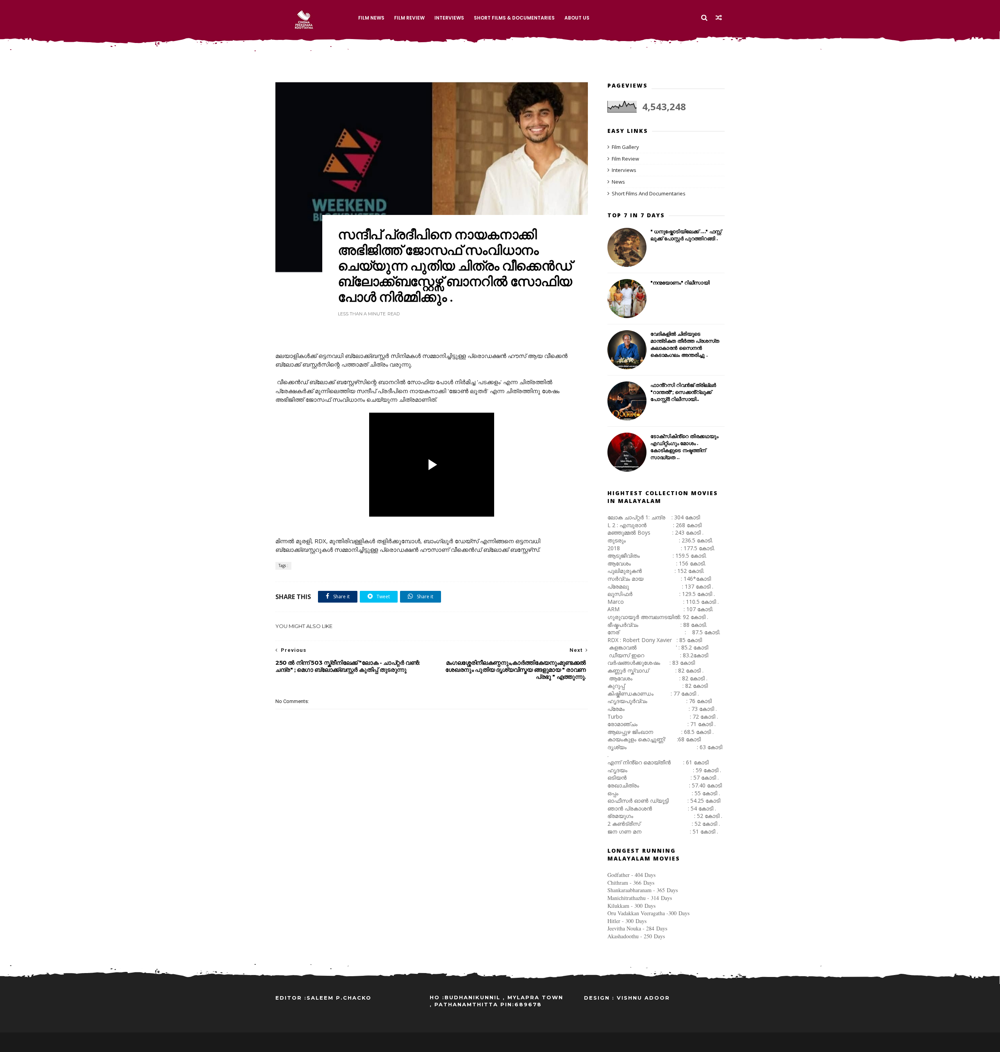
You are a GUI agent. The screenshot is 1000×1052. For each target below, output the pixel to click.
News (618, 181)
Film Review (409, 17)
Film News (371, 17)
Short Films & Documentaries (514, 17)
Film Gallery (625, 146)
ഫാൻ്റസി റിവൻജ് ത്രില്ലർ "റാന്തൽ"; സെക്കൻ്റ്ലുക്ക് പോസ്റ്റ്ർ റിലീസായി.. (683, 392)
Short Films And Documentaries (649, 193)
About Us (576, 17)
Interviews (449, 17)
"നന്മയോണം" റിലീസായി (680, 282)
